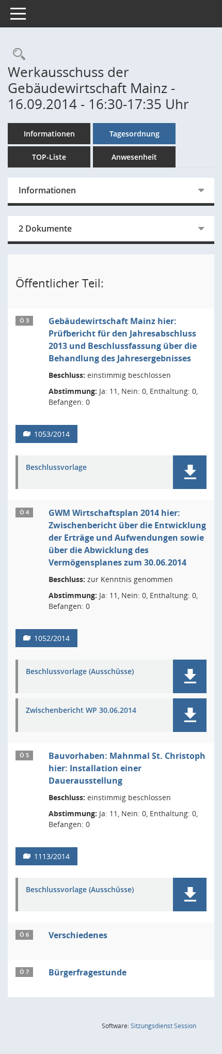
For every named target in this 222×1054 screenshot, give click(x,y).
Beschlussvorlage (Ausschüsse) (80, 671)
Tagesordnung (134, 134)
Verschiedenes (78, 935)
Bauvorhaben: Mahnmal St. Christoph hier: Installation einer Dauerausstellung (127, 768)
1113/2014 (52, 856)
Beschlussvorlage (56, 467)
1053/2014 (52, 434)
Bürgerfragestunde (87, 972)
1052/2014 (52, 638)
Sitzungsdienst (163, 1025)
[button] (190, 472)
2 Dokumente (45, 228)
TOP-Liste (49, 157)
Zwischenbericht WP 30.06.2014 (81, 710)
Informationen (49, 134)
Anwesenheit (134, 157)
